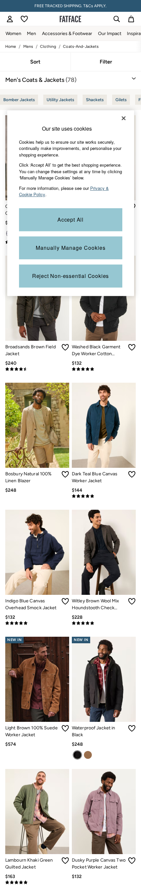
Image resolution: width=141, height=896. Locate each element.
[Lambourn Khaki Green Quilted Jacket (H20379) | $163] (37, 811)
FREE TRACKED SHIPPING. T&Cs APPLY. (70, 6)
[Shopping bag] (131, 19)
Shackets (95, 99)
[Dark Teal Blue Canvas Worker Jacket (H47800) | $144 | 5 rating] (104, 496)
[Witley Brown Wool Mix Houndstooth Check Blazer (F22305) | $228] (104, 552)
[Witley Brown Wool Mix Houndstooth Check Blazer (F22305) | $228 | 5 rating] (104, 623)
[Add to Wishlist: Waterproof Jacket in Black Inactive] (132, 728)
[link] (10, 19)
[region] (70, 203)
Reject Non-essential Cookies (70, 276)
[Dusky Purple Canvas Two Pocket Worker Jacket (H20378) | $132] (104, 811)
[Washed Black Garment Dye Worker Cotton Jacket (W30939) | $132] (104, 298)
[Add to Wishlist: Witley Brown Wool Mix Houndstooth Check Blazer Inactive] (132, 601)
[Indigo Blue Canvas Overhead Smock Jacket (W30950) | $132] (37, 552)
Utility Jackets (60, 99)
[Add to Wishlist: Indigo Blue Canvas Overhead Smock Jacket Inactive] (65, 601)
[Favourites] (24, 19)
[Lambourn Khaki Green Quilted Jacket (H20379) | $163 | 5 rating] (37, 882)
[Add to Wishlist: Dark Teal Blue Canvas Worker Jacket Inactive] (132, 474)
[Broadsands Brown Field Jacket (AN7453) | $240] (37, 298)
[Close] (123, 118)
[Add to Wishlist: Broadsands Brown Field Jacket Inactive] (65, 347)
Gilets (121, 99)
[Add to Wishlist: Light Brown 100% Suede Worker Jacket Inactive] (65, 728)
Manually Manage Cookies (71, 247)
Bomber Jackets (19, 99)
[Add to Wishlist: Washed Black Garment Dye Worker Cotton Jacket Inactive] (132, 347)
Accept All (70, 219)
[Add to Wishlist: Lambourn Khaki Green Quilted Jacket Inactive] (65, 861)
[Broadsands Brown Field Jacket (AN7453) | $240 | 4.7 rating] (37, 369)
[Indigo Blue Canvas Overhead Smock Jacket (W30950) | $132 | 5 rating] (37, 623)
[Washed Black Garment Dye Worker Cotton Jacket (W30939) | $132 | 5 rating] (104, 369)
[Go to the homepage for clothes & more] (70, 19)
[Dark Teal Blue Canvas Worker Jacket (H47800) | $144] (104, 425)
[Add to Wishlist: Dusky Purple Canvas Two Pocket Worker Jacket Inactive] (132, 861)
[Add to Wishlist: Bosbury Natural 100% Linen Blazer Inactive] (65, 474)
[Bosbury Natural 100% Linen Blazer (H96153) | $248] (37, 425)
